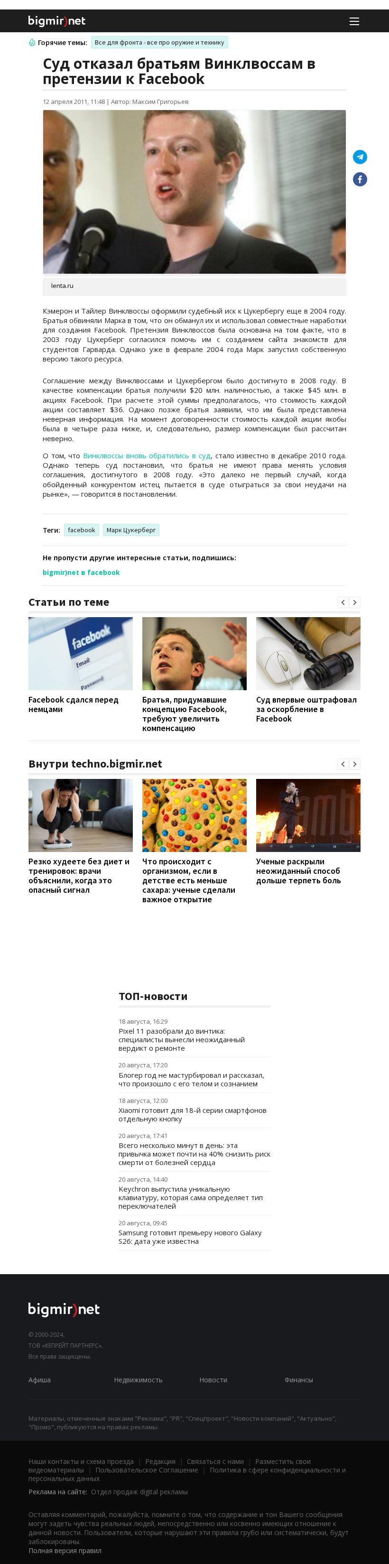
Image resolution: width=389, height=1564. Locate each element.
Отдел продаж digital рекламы (139, 1491)
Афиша (39, 1379)
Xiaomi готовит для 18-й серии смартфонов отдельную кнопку (193, 1114)
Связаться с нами (215, 1461)
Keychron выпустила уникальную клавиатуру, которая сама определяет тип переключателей (191, 1197)
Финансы (299, 1379)
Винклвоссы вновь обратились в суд (147, 455)
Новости (213, 1379)
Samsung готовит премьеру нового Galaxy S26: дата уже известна (190, 1237)
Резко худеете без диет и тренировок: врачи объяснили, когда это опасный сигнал (79, 875)
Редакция (160, 1461)
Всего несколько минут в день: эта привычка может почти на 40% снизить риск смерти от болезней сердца (194, 1153)
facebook (81, 530)
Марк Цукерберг (131, 530)
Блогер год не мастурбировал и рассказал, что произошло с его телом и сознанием (191, 1079)
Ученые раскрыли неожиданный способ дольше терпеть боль (298, 871)
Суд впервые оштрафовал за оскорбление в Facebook (306, 709)
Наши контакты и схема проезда (81, 1461)
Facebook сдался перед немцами (73, 704)
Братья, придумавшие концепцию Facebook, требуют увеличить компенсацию (184, 713)
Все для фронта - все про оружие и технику (159, 42)
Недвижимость (138, 1379)
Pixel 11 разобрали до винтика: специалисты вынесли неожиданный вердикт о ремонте (182, 1039)
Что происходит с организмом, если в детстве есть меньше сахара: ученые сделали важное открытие (188, 880)
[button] (343, 602)
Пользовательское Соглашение (146, 1469)
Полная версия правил (65, 1550)
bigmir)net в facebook (81, 572)
